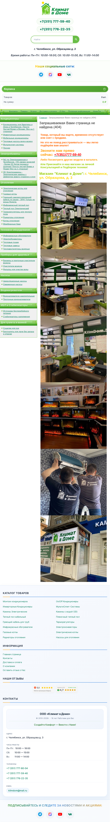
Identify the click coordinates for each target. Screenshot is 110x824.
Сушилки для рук (11, 328)
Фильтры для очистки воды (15, 269)
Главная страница (12, 654)
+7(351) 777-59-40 (55, 21)
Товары (24, 111)
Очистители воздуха (12, 266)
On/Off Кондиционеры (67, 601)
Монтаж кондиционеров (15, 601)
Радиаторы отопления (13, 217)
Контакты (13, 111)
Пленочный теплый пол (68, 617)
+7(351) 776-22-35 (55, 29)
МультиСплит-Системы (68, 606)
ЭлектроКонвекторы (12, 239)
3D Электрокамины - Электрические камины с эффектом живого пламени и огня (19, 174)
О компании (9, 666)
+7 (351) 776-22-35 (17, 778)
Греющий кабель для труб (16, 622)
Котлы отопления (11, 221)
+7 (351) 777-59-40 (17, 773)
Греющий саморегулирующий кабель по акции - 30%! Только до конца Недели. (19, 199)
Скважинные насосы (12, 284)
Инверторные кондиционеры (16, 135)
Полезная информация (79, 111)
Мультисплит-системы (13, 144)
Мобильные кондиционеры (15, 138)
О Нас (62, 111)
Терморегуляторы (65, 622)
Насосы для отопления (67, 637)
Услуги (33, 111)
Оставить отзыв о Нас (14, 670)
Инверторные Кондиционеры (17, 606)
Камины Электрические (15, 611)
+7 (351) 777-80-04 (17, 768)
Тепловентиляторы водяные (16, 249)
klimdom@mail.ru (17, 790)
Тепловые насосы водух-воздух (18, 141)
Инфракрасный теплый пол (16, 205)
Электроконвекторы (66, 627)
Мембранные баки (12, 224)
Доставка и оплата (48, 111)
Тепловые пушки (11, 242)
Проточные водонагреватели (16, 299)
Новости (97, 111)
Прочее (6, 148)
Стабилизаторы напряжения (16, 316)
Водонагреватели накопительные (19, 296)
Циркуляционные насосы (15, 281)
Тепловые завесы (11, 245)
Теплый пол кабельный (14, 617)
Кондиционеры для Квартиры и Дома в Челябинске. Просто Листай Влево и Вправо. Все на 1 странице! (18, 128)
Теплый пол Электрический (16, 208)
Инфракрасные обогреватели (17, 235)
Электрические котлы (67, 632)
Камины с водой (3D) (66, 611)
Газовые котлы (10, 194)
